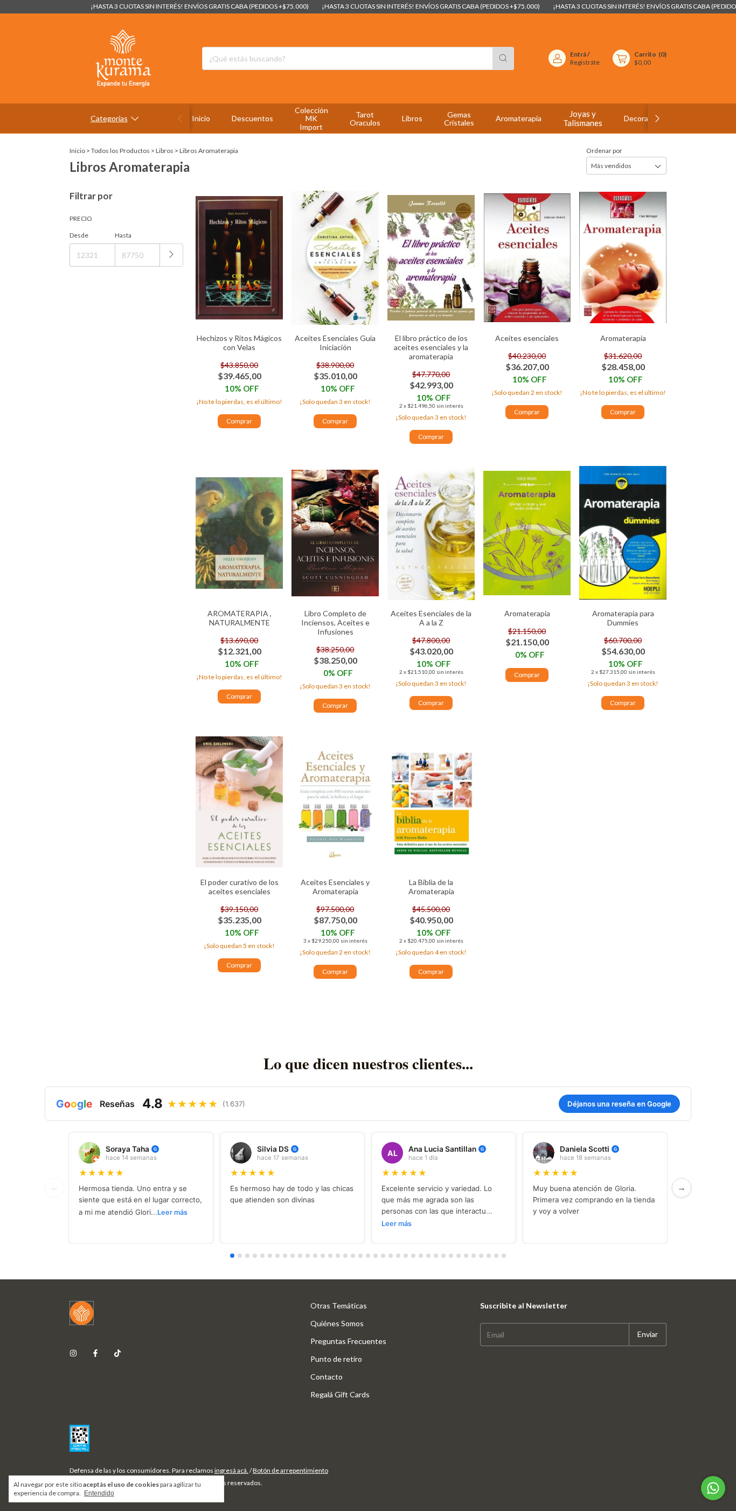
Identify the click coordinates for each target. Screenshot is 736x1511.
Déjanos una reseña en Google (619, 1103)
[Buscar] (503, 58)
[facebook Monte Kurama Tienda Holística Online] (95, 1352)
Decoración (643, 118)
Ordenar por (604, 151)
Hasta (123, 235)
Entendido (99, 1493)
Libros (412, 118)
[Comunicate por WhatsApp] (713, 1488)
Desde (79, 235)
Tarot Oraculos (365, 118)
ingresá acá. (231, 1470)
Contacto (326, 1376)
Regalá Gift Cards (340, 1394)
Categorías (109, 118)
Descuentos (252, 118)
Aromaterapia (518, 118)
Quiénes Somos (337, 1323)
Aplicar (171, 255)
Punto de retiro (336, 1358)
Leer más (172, 1212)
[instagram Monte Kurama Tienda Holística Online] (73, 1352)
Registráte (585, 62)
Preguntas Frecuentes (348, 1341)
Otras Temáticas (338, 1305)
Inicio (201, 118)
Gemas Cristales (459, 118)
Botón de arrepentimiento (290, 1470)
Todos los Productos (120, 151)
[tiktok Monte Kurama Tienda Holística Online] (117, 1352)
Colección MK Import (311, 118)
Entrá (578, 54)
